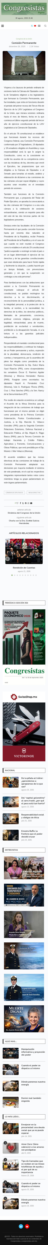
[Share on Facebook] (20, 503)
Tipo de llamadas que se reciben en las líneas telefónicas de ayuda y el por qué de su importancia (32, 1167)
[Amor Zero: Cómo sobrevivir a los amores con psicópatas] (11, 1148)
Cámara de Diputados (14, 492)
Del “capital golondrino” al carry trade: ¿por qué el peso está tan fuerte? (33, 801)
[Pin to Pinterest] (26, 503)
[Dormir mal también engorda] (11, 1102)
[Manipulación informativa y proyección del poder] (11, 1053)
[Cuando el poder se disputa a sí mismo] (11, 1069)
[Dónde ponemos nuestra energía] (11, 1085)
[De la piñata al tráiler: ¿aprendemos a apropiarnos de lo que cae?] (11, 782)
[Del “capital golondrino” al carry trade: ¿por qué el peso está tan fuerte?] (11, 802)
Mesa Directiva (34, 492)
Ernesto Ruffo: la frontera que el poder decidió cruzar (31, 834)
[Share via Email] (31, 503)
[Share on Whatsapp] (28, 503)
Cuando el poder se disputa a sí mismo (30, 1067)
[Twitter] (32, 26)
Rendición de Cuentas (24, 567)
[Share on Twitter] (23, 503)
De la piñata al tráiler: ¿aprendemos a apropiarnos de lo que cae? (32, 782)
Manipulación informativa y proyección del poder (33, 1052)
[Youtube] (35, 26)
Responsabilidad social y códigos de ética (32, 816)
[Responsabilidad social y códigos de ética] (11, 818)
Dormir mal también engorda (31, 1099)
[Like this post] (17, 503)
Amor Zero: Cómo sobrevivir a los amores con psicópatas (32, 1147)
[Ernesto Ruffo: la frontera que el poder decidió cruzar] (11, 835)
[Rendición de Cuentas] (24, 551)
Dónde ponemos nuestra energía (33, 1083)
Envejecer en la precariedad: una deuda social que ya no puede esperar (33, 1128)
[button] (7, 559)
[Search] (45, 26)
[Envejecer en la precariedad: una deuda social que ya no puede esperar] (11, 1128)
